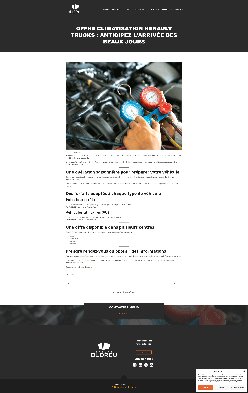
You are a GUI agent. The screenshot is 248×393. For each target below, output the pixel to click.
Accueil (106, 9)
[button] (244, 371)
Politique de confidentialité (124, 387)
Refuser (221, 387)
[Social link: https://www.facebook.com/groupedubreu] (135, 365)
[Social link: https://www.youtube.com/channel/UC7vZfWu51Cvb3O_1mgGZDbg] (152, 365)
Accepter (205, 387)
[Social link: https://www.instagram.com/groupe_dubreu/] (146, 365)
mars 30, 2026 (78, 153)
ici (92, 267)
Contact (179, 9)
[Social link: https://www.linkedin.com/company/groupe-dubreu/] (141, 365)
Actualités (68, 153)
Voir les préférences (237, 387)
